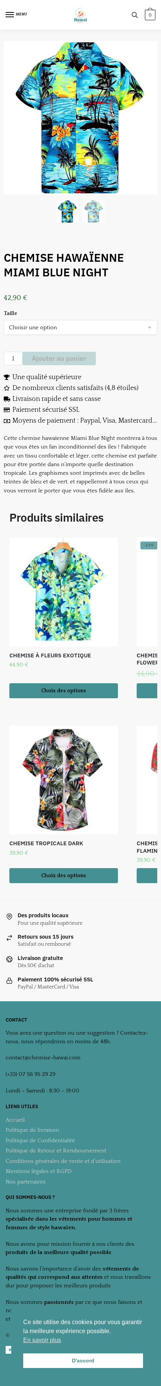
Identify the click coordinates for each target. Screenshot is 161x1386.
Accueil (15, 1120)
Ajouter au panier (59, 358)
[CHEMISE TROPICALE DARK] (63, 780)
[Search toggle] (135, 15)
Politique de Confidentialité (40, 1140)
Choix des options (63, 691)
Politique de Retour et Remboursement (56, 1151)
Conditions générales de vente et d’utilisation (63, 1161)
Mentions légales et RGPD (39, 1171)
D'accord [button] (83, 1361)
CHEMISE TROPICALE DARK (46, 843)
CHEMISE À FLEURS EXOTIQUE (50, 655)
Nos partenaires (26, 1182)
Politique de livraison (32, 1130)
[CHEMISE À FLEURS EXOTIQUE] (63, 592)
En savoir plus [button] (42, 1340)
